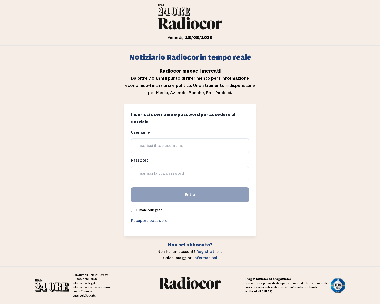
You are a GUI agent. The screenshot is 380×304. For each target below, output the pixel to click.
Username (140, 132)
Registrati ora (209, 251)
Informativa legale (84, 283)
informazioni (205, 258)
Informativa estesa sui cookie (92, 287)
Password (140, 160)
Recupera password (149, 220)
